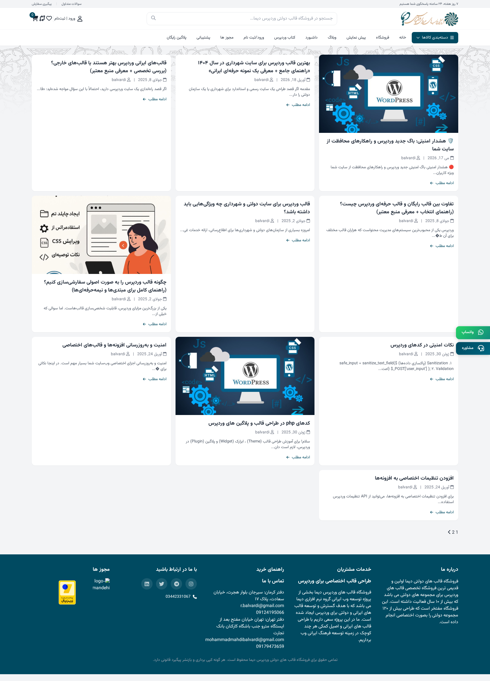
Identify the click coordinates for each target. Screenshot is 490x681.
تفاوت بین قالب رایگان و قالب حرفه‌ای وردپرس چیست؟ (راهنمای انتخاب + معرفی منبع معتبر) (397, 208)
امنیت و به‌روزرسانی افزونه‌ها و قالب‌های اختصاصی (114, 345)
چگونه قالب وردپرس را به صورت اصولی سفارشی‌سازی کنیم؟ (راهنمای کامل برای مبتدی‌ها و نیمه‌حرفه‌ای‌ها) (105, 286)
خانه (402, 38)
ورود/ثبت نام (254, 38)
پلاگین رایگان (176, 38)
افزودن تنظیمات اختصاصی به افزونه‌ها (414, 478)
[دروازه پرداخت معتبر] (67, 592)
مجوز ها (226, 38)
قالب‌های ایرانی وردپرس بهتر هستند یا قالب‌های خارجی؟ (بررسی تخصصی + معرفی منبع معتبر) (108, 67)
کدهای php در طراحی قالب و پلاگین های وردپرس (259, 423)
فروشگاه (382, 38)
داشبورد (311, 38)
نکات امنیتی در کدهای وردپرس (422, 345)
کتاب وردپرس (284, 38)
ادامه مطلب (445, 183)
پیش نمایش (356, 38)
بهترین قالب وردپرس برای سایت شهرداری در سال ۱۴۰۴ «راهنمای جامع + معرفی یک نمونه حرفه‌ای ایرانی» (254, 67)
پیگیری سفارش (42, 4)
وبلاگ (332, 38)
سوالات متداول (71, 4)
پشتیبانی (203, 38)
